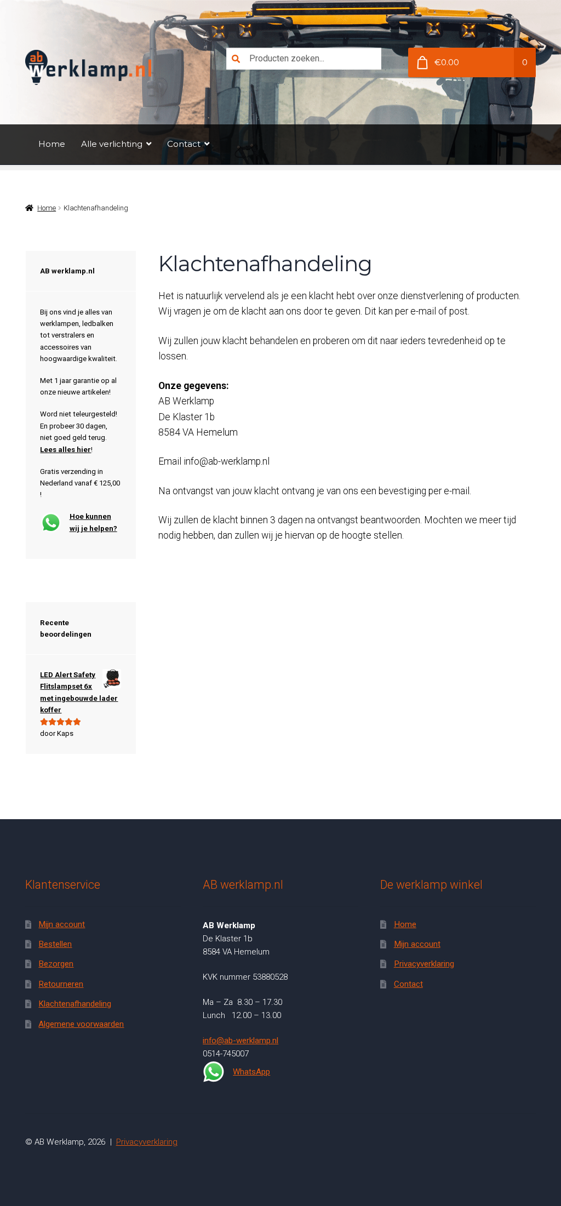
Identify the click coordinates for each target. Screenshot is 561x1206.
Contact (184, 144)
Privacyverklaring (424, 964)
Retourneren (60, 984)
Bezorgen (55, 964)
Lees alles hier (65, 449)
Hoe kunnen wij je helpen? (93, 522)
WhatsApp (251, 1072)
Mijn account (61, 924)
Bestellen (55, 944)
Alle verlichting (111, 144)
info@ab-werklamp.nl (240, 1040)
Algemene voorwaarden (81, 1024)
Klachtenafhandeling (74, 1004)
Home (51, 144)
